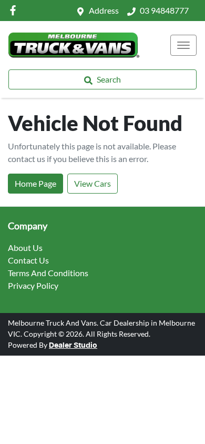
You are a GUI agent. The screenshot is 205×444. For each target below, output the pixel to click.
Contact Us (28, 260)
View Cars (92, 183)
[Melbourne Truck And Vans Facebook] (15, 10)
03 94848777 (164, 10)
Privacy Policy (33, 285)
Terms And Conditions (48, 273)
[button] (183, 45)
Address (104, 10)
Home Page (35, 183)
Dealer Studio (73, 345)
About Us (25, 248)
